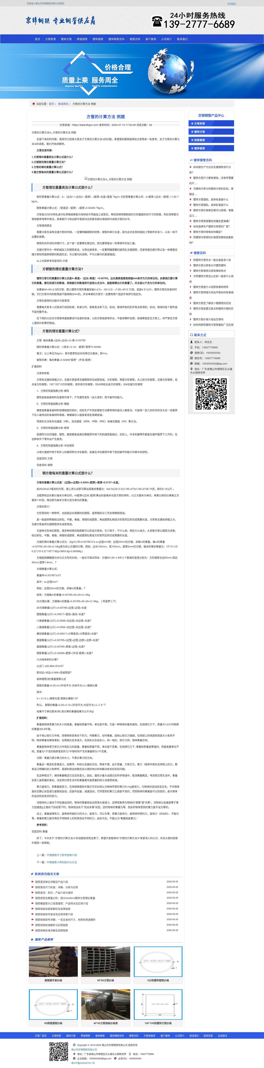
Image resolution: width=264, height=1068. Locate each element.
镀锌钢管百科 (116, 39)
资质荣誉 (208, 1035)
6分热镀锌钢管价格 (158, 980)
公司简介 (166, 39)
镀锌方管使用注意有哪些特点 (209, 270)
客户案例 (150, 39)
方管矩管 (50, 39)
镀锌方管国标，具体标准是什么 (210, 199)
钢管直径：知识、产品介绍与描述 (54, 892)
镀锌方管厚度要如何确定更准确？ (212, 221)
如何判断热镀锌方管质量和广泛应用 (213, 324)
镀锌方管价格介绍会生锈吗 (208, 319)
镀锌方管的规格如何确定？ (208, 231)
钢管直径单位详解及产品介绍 (51, 881)
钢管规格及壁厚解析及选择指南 (52, 908)
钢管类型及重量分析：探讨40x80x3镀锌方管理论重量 (65, 898)
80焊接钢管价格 (53, 1023)
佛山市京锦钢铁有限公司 (84, 1049)
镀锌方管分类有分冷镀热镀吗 (209, 265)
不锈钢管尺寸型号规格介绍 (62, 855)
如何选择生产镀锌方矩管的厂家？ (212, 226)
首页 (37, 39)
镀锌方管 (66, 39)
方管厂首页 (41, 1035)
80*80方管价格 (105, 980)
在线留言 (232, 3)
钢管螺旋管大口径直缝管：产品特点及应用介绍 (61, 903)
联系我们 (182, 39)
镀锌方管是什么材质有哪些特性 (210, 287)
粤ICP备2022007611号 (83, 1063)
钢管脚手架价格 (53, 980)
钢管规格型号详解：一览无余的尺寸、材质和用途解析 (65, 919)
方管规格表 (149, 1035)
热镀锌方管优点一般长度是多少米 (212, 260)
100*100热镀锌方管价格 (158, 1023)
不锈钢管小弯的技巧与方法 (62, 862)
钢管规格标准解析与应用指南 (51, 925)
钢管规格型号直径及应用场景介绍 (54, 914)
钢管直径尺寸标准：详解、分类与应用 (56, 887)
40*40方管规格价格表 (106, 1023)
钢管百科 (135, 39)
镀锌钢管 (98, 39)
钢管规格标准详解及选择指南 (51, 930)
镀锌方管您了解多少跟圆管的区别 (212, 303)
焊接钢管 (82, 39)
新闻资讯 (63, 103)
